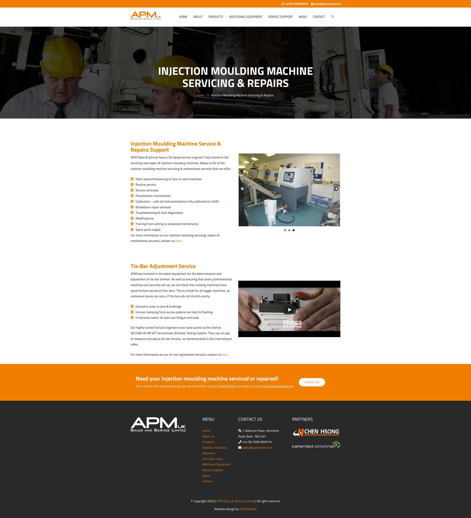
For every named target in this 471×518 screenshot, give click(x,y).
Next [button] (336, 189)
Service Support (212, 470)
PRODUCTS (215, 16)
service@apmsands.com (277, 386)
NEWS (303, 16)
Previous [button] (243, 189)
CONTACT (319, 16)
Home (206, 430)
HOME (183, 16)
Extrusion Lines (212, 458)
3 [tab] (294, 230)
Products (208, 442)
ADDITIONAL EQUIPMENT (245, 16)
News (206, 475)
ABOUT (198, 16)
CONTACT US (311, 382)
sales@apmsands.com (257, 447)
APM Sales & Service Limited (236, 501)
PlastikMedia (248, 509)
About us (208, 436)
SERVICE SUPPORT (280, 16)
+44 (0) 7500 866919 (222, 386)
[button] (333, 17)
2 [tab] (289, 230)
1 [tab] (285, 230)
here (178, 240)
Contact (207, 481)
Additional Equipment (216, 464)
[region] (289, 189)
